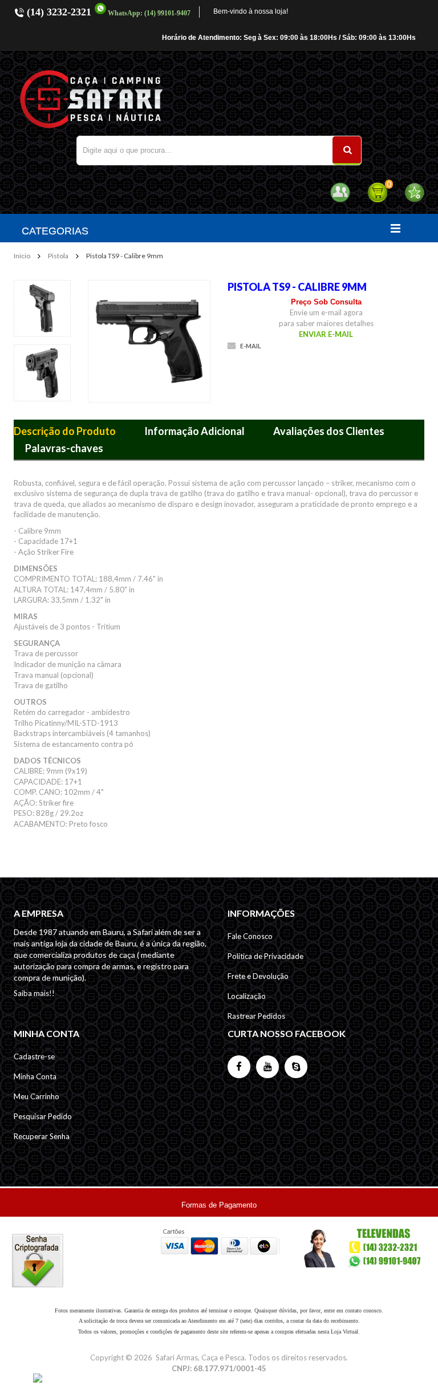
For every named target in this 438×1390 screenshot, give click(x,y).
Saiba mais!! (34, 993)
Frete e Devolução (258, 976)
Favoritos (414, 192)
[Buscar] (346, 150)
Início (22, 255)
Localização (247, 996)
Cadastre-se (34, 1056)
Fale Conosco (250, 936)
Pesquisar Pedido (43, 1116)
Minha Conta (35, 1076)
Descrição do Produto (65, 431)
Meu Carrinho (36, 1096)
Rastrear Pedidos (256, 1016)
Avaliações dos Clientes (328, 431)
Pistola (58, 255)
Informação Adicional (194, 431)
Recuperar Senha (42, 1136)
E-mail (250, 345)
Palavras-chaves (64, 448)
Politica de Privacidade (265, 956)
